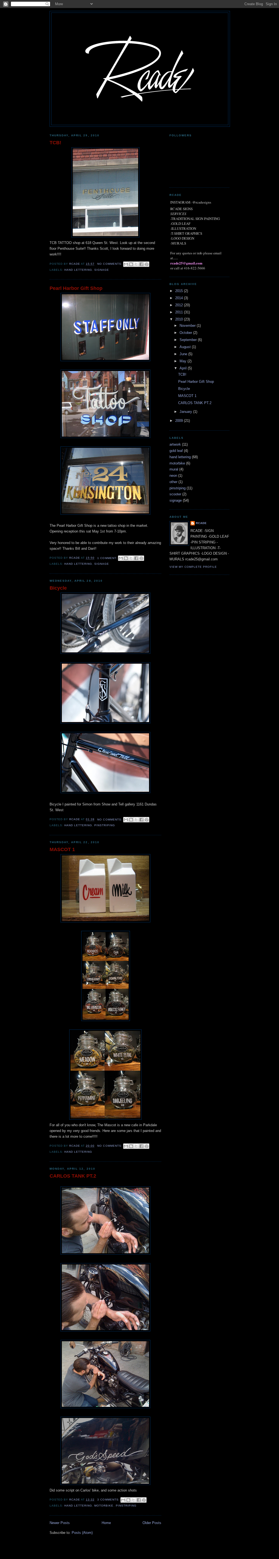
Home (106, 1523)
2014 (179, 298)
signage (101, 269)
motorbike (103, 1505)
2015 (179, 291)
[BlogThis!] (131, 264)
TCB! (55, 142)
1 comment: (107, 558)
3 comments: (108, 1499)
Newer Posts (60, 1523)
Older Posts (151, 1523)
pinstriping (104, 825)
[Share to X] (136, 264)
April (184, 368)
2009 (179, 421)
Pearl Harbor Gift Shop (76, 288)
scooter (175, 494)
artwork (175, 444)
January (186, 412)
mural (173, 469)
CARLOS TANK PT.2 (73, 1176)
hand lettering (78, 269)
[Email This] (126, 264)
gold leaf (176, 451)
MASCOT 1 (62, 849)
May (183, 361)
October (186, 333)
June (184, 354)
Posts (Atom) (82, 1533)
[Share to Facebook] (141, 264)
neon (173, 475)
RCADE (201, 523)
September (189, 340)
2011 (179, 312)
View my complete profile (193, 566)
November (188, 325)
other (173, 482)
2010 (179, 319)
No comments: (110, 263)
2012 (179, 305)
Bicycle (58, 588)
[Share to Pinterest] (146, 264)
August (186, 347)
